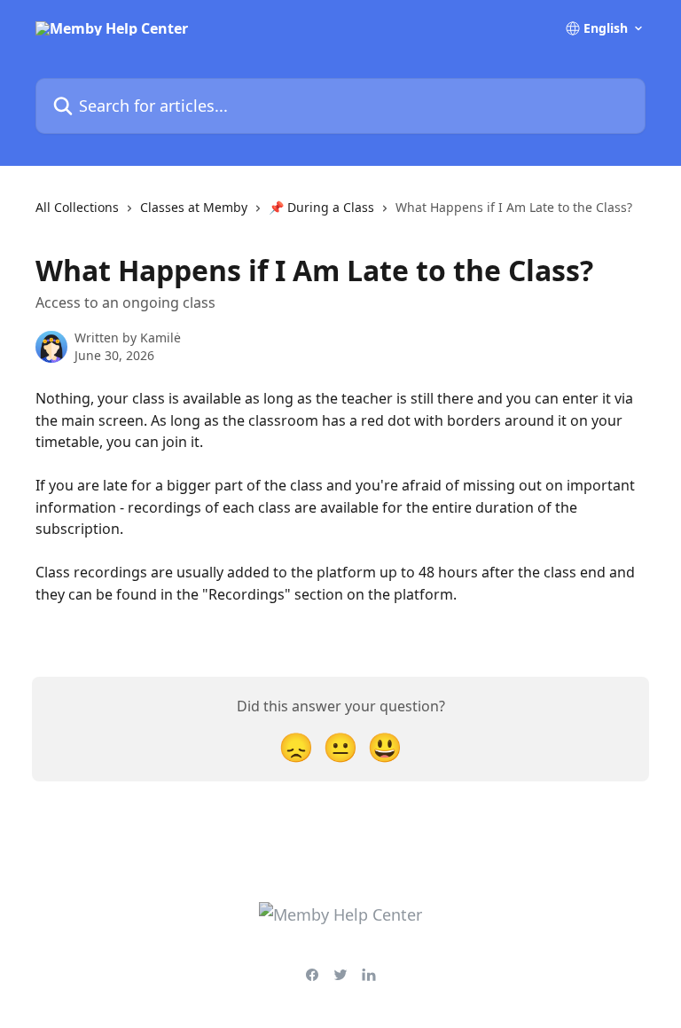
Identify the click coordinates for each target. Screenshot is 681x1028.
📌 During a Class (321, 207)
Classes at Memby (193, 207)
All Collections (77, 207)
